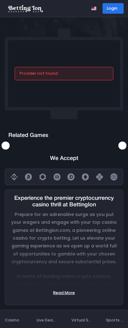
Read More (64, 292)
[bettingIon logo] (25, 8)
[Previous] (6, 145)
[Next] (122, 145)
